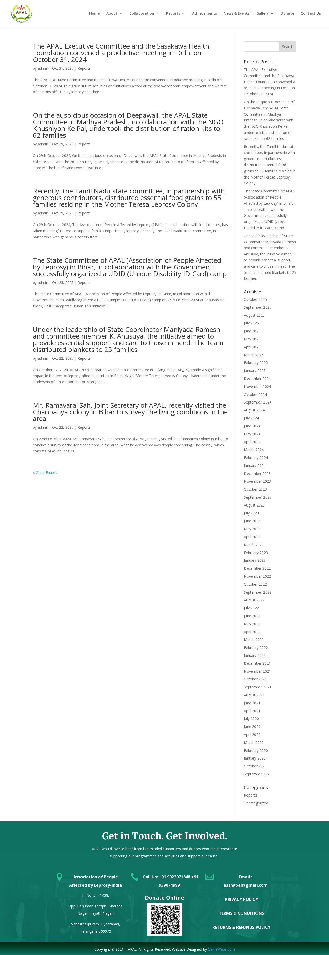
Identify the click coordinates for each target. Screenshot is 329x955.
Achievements (204, 14)
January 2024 (255, 465)
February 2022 (256, 647)
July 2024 (251, 418)
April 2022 (252, 631)
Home (94, 14)
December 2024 (257, 378)
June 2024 (252, 426)
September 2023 (257, 497)
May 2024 (252, 434)
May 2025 (252, 338)
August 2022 (254, 599)
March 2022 (254, 639)
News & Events (237, 14)
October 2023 (255, 489)
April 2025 (252, 346)
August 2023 (254, 505)
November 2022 (257, 576)
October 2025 (255, 299)
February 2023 (256, 552)
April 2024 (252, 441)
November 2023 (257, 481)
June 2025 (252, 331)
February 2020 (256, 750)
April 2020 (252, 734)
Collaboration (141, 14)
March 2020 (254, 742)
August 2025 (254, 315)
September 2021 (257, 687)
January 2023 (255, 560)
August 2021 (254, 694)
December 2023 (257, 473)
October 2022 (255, 584)
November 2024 (257, 386)
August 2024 (254, 410)
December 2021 (257, 663)
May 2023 (252, 528)
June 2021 (252, 702)
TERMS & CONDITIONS (241, 913)
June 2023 (252, 520)
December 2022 (257, 568)
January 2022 (255, 655)
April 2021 (252, 710)
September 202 (256, 774)
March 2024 (254, 449)
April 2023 (252, 536)
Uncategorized (256, 803)
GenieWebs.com (221, 949)
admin (43, 68)
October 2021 (255, 679)
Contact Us (311, 14)
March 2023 (254, 544)
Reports (173, 14)
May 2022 (252, 623)
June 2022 (252, 615)
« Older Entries (45, 472)
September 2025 (257, 307)
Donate (287, 14)
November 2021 (257, 671)
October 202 (254, 766)
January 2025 (255, 370)
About (111, 14)
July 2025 (251, 323)
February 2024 (256, 457)
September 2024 (257, 402)
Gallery (262, 14)
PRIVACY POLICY (241, 899)
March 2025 (254, 354)
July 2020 (251, 718)
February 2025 (256, 362)
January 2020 (255, 758)
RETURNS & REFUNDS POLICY (241, 927)
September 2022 (257, 592)
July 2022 (251, 607)
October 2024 (255, 394)
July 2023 (251, 513)
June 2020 (252, 726)
